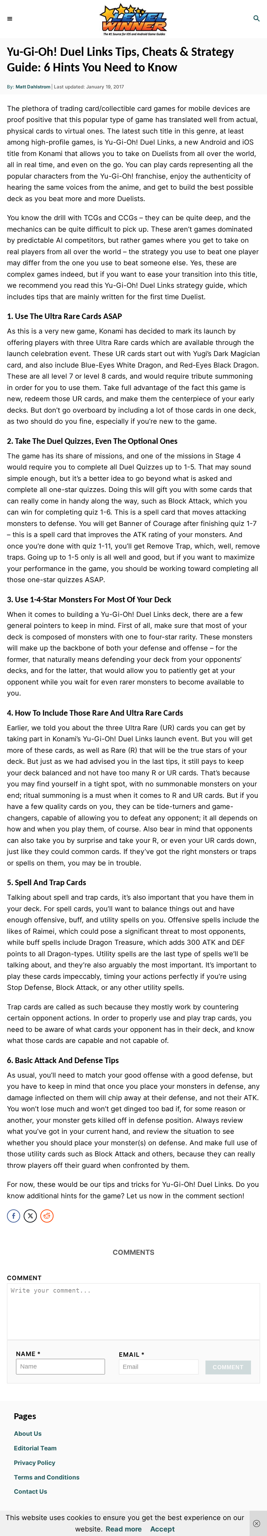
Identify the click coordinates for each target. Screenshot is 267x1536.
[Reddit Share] (47, 1216)
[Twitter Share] (30, 1216)
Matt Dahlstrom (33, 86)
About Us (28, 1433)
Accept (162, 1529)
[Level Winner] (133, 19)
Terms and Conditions (47, 1477)
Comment (24, 1278)
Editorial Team (35, 1448)
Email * (132, 1354)
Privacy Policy (34, 1462)
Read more (124, 1529)
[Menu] (10, 19)
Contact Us (30, 1491)
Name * (28, 1353)
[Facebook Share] (13, 1216)
